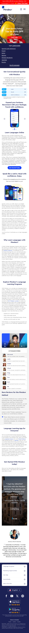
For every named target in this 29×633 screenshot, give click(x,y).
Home (10, 621)
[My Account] (21, 9)
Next (24, 118)
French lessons (22, 439)
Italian (3, 53)
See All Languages (14, 65)
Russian (4, 62)
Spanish (16, 440)
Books (18, 621)
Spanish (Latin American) (9, 48)
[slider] (15, 344)
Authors (14, 621)
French (3, 51)
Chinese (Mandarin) (7, 57)
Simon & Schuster (14, 619)
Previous (4, 118)
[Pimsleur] (7, 8)
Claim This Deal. (22, 3)
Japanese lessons (9, 439)
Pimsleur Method (7, 250)
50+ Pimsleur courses (13, 301)
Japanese (4, 60)
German (4, 55)
